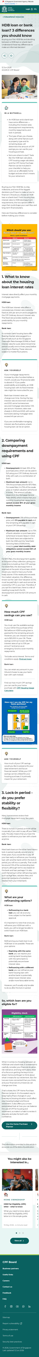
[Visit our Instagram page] (11, 1306)
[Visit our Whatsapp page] (23, 1306)
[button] (4, 55)
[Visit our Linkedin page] (29, 1306)
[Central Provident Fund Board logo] (9, 9)
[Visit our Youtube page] (17, 1306)
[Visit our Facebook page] (5, 1306)
